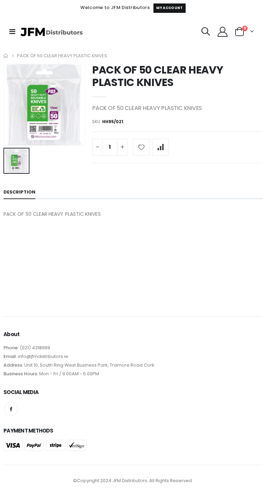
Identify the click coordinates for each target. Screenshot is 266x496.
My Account (169, 7)
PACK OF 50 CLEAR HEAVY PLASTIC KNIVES (157, 76)
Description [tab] (19, 192)
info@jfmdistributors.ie (42, 356)
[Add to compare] (160, 147)
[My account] (222, 31)
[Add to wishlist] (141, 147)
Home (6, 55)
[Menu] (12, 31)
